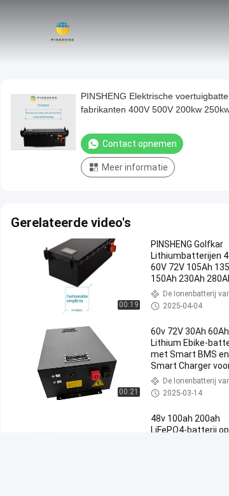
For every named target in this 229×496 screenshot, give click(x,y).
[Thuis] (62, 32)
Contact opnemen (139, 144)
